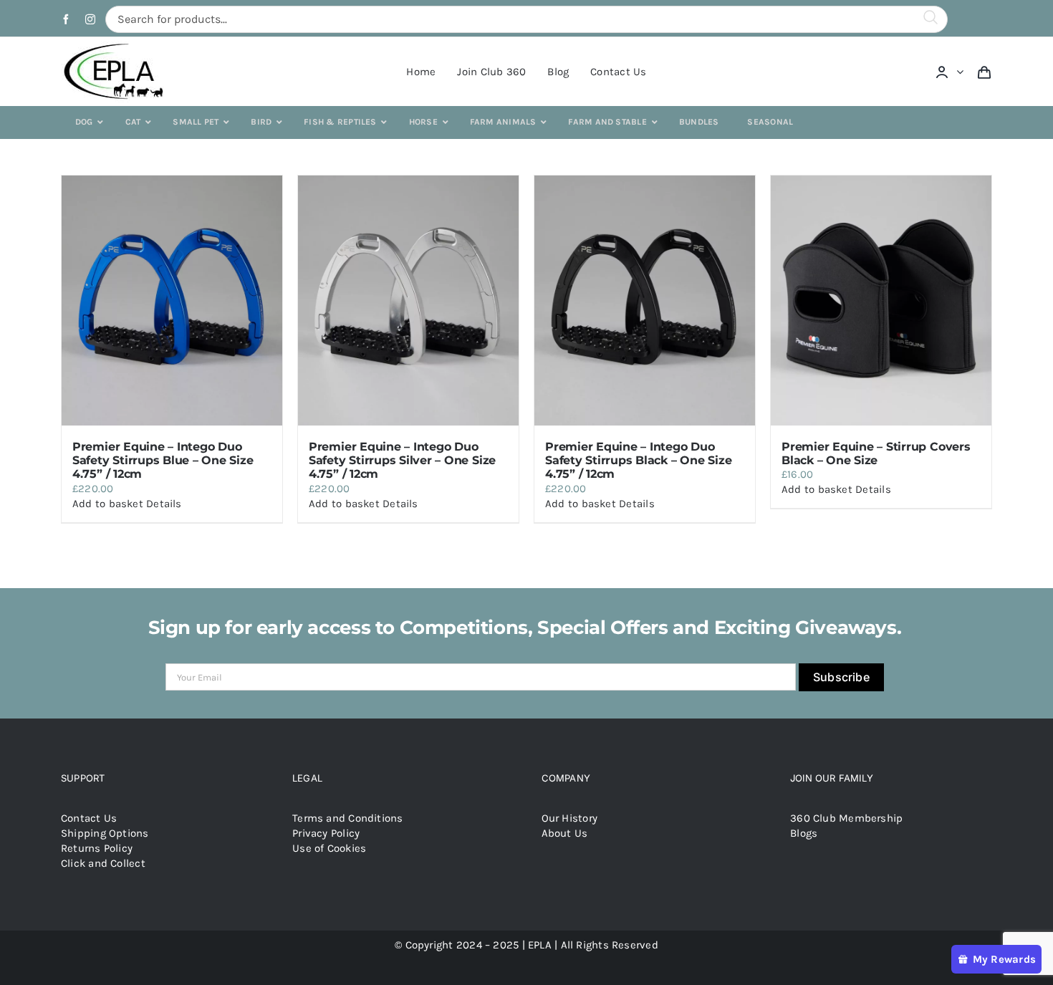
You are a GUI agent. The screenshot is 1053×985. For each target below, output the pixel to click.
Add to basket (107, 503)
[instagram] (90, 19)
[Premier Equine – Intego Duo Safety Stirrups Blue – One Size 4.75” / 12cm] (172, 301)
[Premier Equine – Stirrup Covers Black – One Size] (881, 301)
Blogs (803, 833)
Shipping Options (105, 833)
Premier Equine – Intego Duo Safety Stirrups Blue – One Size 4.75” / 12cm (163, 460)
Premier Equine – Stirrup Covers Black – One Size (876, 453)
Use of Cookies (329, 848)
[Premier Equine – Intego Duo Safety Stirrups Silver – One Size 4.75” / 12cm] (408, 301)
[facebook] (66, 19)
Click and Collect (103, 863)
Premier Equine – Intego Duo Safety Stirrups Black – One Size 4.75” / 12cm (638, 460)
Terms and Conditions (347, 818)
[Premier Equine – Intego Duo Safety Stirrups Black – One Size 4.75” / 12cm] (644, 301)
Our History (569, 818)
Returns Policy (97, 848)
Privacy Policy (326, 833)
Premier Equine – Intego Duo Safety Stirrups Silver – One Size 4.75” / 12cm (402, 460)
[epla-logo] (116, 45)
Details (164, 503)
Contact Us (89, 818)
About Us (565, 833)
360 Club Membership (846, 818)
